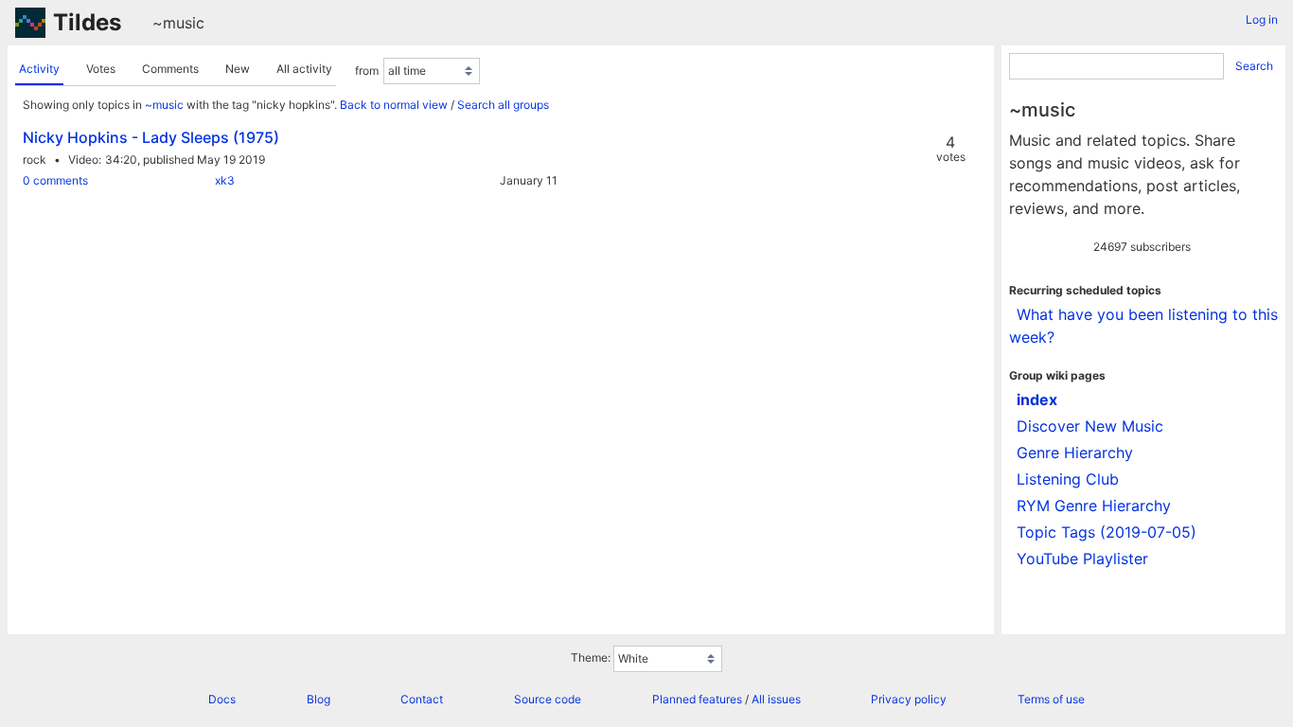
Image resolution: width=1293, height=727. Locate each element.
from (367, 70)
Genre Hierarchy (1075, 452)
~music (178, 22)
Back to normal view (394, 105)
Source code (547, 699)
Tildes (87, 22)
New (237, 69)
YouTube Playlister (1082, 558)
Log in (1262, 19)
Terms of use (1051, 699)
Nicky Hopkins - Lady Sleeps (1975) (151, 137)
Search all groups (503, 105)
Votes (100, 69)
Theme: (591, 657)
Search (1254, 66)
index (1037, 399)
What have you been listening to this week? (1143, 325)
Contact (421, 699)
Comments (170, 69)
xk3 (225, 180)
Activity (39, 69)
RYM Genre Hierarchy (1094, 505)
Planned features (697, 699)
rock (34, 159)
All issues (776, 699)
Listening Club (1068, 479)
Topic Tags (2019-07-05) (1106, 532)
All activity (304, 69)
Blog (318, 699)
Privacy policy (909, 699)
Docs (222, 699)
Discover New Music (1090, 426)
